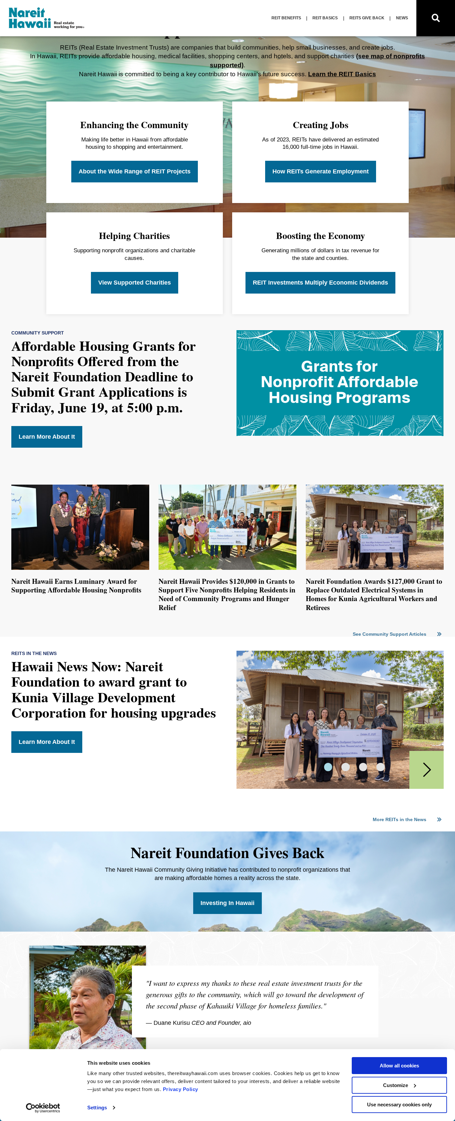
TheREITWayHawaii (47, 18)
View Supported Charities (134, 282)
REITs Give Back (366, 18)
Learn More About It (47, 436)
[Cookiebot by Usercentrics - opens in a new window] (43, 1108)
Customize (395, 1085)
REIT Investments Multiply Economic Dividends (320, 282)
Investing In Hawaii (227, 903)
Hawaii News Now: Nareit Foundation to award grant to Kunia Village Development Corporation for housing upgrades (113, 689)
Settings (97, 1107)
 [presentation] (427, 770)
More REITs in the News (400, 819)
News (402, 18)
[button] (328, 767)
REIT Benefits (286, 18)
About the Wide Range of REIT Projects (135, 171)
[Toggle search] (435, 18)
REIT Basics (325, 18)
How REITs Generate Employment (320, 171)
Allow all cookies (399, 1065)
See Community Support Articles (390, 634)
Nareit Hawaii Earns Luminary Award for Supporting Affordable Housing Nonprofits (76, 585)
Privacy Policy (180, 1089)
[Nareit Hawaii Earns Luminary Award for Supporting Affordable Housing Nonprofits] (80, 568)
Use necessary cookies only (399, 1104)
